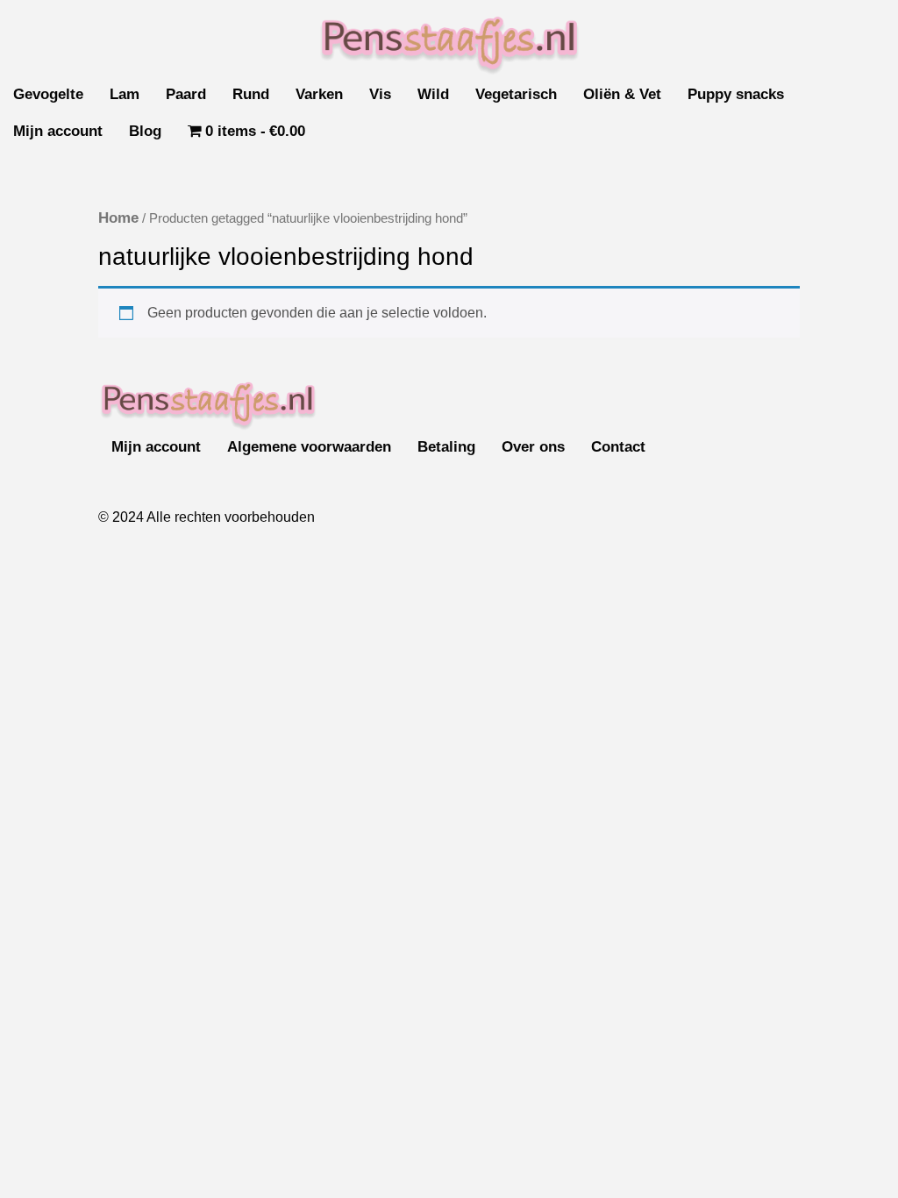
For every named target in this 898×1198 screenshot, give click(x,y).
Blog (145, 131)
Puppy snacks (736, 94)
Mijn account (58, 131)
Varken (319, 94)
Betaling (446, 447)
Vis (380, 94)
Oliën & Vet (622, 94)
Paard (186, 94)
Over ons (533, 447)
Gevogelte (48, 94)
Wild (433, 94)
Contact (618, 447)
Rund (250, 94)
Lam (124, 94)
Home (118, 218)
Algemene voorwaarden (309, 447)
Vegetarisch (516, 94)
